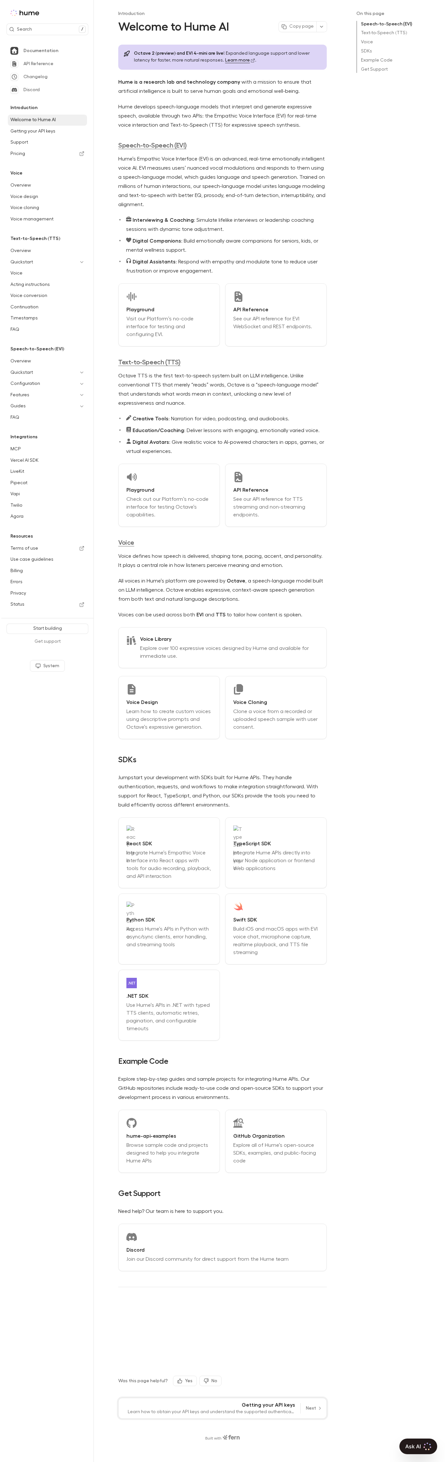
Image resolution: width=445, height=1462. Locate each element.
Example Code (377, 60)
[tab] (47, 50)
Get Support (374, 69)
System (51, 665)
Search (50, 29)
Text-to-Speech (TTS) (384, 33)
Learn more (237, 60)
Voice (367, 42)
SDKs (366, 51)
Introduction (131, 13)
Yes (189, 1380)
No (214, 1380)
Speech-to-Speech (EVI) (386, 23)
